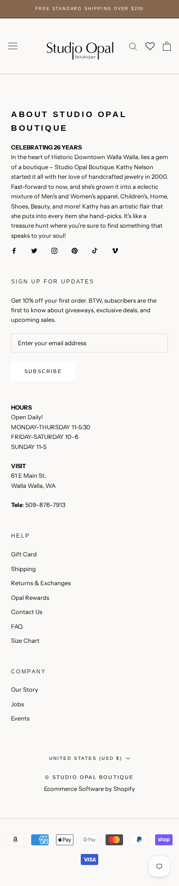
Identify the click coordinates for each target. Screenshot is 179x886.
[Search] (133, 46)
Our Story (24, 689)
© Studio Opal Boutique (89, 777)
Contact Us (26, 611)
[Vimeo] (115, 250)
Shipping (23, 568)
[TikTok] (95, 250)
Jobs (17, 704)
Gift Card (24, 554)
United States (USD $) (85, 758)
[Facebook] (14, 250)
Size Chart (25, 640)
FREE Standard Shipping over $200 (89, 8)
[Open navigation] (12, 46)
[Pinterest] (75, 250)
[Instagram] (54, 250)
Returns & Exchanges (41, 583)
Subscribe (43, 371)
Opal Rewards (30, 597)
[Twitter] (34, 250)
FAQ (16, 626)
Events (20, 718)
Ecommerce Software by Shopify (89, 788)
